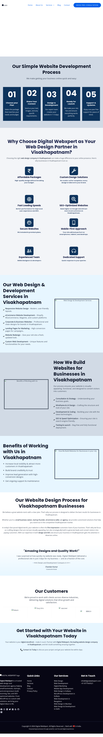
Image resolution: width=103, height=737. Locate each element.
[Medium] (1, 712)
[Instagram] (4, 709)
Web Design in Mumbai (63, 704)
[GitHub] (18, 709)
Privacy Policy (32, 691)
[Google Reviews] (15, 709)
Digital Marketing (60, 686)
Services (30, 683)
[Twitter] (10, 709)
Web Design (58, 681)
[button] (87, 5)
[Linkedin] (7, 709)
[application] (53, 5)
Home (29, 681)
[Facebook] (1, 709)
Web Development (61, 683)
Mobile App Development (63, 688)
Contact (30, 688)
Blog (28, 686)
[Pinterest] (13, 709)
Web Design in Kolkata (62, 691)
